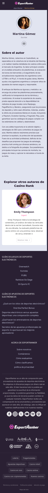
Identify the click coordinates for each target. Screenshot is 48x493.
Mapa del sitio (24, 489)
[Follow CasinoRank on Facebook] (9, 414)
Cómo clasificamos (24, 362)
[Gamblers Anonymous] (28, 446)
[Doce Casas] (39, 440)
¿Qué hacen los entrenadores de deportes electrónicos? (21, 321)
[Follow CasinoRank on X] (21, 414)
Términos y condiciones (10, 485)
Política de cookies (26, 485)
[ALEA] (24, 440)
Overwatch (24, 266)
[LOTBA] (9, 440)
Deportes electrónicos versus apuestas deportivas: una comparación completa (20, 314)
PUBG (24, 275)
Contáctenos (24, 354)
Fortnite (24, 271)
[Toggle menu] (3, 3)
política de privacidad (24, 367)
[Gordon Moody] (15, 446)
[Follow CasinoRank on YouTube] (26, 414)
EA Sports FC (24, 284)
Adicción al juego (39, 485)
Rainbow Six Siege (24, 279)
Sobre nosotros (24, 349)
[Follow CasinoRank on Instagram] (15, 414)
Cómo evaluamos (24, 358)
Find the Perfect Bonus (24, 308)
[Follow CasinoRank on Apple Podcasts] (38, 414)
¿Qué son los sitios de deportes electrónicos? (24, 303)
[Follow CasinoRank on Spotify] (32, 414)
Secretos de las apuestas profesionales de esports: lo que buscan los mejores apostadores (21, 330)
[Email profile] (24, 43)
